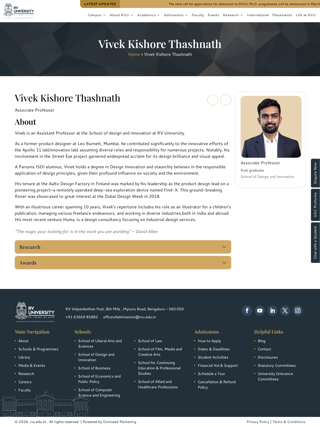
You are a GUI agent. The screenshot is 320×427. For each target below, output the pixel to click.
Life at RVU (306, 15)
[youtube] (260, 310)
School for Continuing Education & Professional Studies (159, 368)
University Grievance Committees (275, 376)
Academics (146, 15)
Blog (261, 340)
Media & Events (31, 365)
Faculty (198, 15)
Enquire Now (315, 173)
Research (231, 15)
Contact (264, 349)
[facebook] (247, 310)
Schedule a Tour (211, 373)
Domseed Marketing (119, 421)
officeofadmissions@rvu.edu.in (129, 316)
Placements (282, 15)
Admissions (173, 15)
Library (24, 357)
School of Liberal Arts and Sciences (100, 343)
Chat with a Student (315, 242)
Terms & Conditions (288, 421)
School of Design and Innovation (96, 357)
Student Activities (213, 357)
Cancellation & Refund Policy (217, 384)
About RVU (119, 15)
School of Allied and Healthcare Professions (158, 384)
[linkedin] (272, 310)
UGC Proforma (315, 204)
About (23, 340)
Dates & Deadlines (214, 349)
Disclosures (268, 357)
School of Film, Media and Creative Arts (160, 351)
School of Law (150, 340)
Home (134, 54)
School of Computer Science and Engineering (99, 392)
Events (213, 15)
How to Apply (209, 340)
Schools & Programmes (38, 349)
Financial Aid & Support (218, 365)
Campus (94, 15)
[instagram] (298, 310)
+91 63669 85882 (81, 316)
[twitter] (285, 310)
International (258, 15)
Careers (25, 381)
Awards (28, 262)
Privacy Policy (258, 421)
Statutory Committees (277, 365)
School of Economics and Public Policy (99, 378)
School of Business (94, 368)
